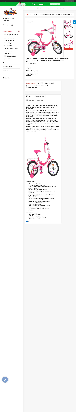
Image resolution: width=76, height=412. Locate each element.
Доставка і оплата (7, 66)
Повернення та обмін (8, 62)
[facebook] (27, 221)
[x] (28, 221)
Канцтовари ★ (7, 58)
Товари (48, 8)
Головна (40, 8)
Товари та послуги (7, 31)
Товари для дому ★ (8, 50)
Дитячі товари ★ (8, 45)
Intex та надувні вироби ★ (10, 56)
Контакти (5, 70)
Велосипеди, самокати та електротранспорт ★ (10, 39)
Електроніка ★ (7, 53)
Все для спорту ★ (8, 43)
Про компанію (6, 77)
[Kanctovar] (11, 12)
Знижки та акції (60, 8)
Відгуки (5, 74)
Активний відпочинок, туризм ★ (11, 35)
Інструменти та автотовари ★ (11, 48)
